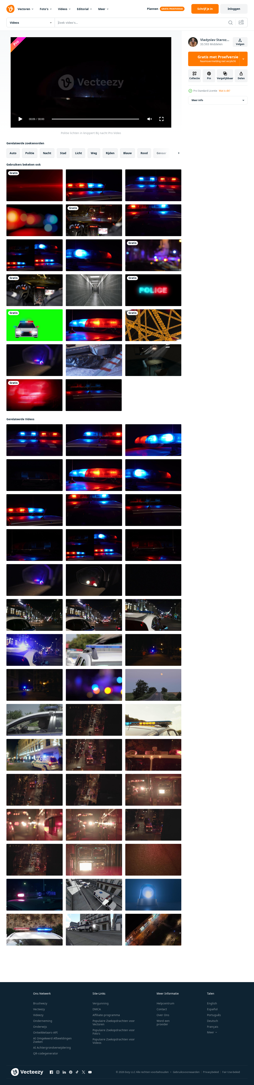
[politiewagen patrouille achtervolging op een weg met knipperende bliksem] (94, 220)
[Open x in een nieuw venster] (83, 1072)
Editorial (83, 9)
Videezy (38, 1015)
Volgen (240, 44)
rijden (110, 153)
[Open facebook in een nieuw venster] (51, 1072)
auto (13, 153)
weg (94, 153)
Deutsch (212, 1021)
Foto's (44, 9)
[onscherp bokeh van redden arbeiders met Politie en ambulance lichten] (153, 255)
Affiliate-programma (106, 1015)
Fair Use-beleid (231, 1072)
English (212, 1003)
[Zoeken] (230, 22)
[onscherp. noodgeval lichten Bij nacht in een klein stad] (153, 650)
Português (214, 1015)
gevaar (161, 153)
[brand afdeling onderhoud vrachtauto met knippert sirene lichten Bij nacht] (94, 720)
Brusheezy (40, 1003)
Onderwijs (40, 1027)
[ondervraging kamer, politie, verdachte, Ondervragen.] (153, 360)
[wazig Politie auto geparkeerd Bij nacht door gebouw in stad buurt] (34, 755)
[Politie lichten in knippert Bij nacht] (94, 185)
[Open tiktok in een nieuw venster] (77, 1072)
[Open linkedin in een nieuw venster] (64, 1072)
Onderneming (42, 1021)
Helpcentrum (165, 1003)
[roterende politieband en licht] (153, 325)
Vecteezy (39, 1009)
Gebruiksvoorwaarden (186, 1072)
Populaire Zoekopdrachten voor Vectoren (114, 1022)
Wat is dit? (224, 90)
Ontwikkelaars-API (45, 1032)
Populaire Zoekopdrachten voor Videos (114, 1041)
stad (63, 153)
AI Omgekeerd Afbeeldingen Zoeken (52, 1040)
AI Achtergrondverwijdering (52, 1047)
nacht (47, 153)
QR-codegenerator (45, 1053)
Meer (101, 9)
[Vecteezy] (10, 9)
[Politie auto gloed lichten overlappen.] (34, 220)
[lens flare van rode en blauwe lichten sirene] (34, 185)
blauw (127, 153)
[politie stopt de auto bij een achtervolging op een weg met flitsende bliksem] (34, 290)
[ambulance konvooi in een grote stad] (94, 895)
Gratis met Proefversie (218, 59)
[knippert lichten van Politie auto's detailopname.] (34, 930)
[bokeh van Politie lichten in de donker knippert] (94, 685)
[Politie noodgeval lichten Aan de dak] (34, 895)
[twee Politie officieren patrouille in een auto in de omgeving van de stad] (34, 720)
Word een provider (163, 1022)
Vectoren (24, 9)
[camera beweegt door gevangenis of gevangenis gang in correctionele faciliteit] (94, 290)
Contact (162, 1009)
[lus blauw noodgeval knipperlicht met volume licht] (153, 895)
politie (29, 153)
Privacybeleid (211, 1072)
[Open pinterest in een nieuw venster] (70, 1072)
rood (144, 153)
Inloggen (234, 9)
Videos (62, 9)
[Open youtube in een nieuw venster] (90, 1072)
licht (78, 153)
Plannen (152, 9)
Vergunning (101, 1003)
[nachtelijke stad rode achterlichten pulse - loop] (34, 395)
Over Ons (163, 1015)
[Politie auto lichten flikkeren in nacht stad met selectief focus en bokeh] (34, 615)
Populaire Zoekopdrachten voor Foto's (114, 1031)
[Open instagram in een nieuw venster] (57, 1072)
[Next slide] (175, 153)
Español (212, 1009)
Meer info (197, 100)
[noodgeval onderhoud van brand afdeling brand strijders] (94, 860)
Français (212, 1027)
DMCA (97, 1009)
